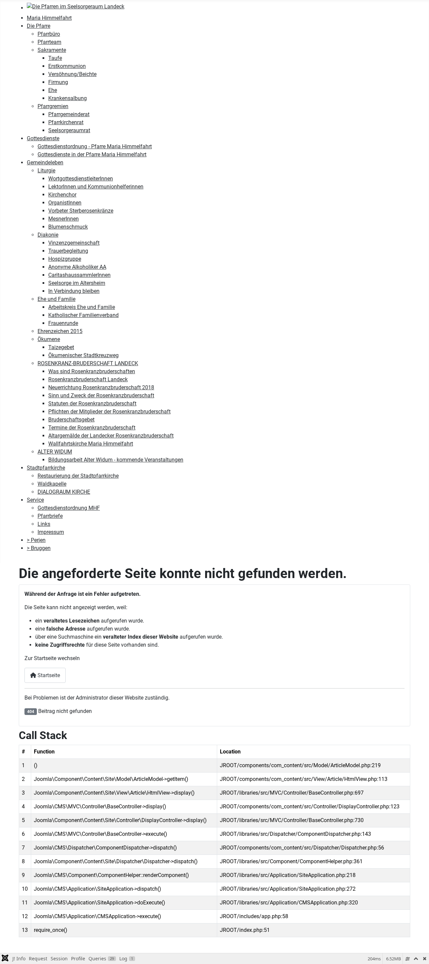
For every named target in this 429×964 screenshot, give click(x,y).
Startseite (48, 675)
